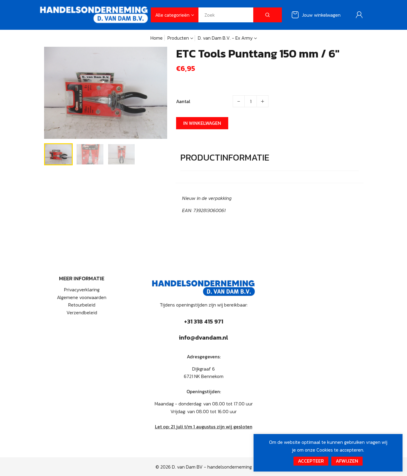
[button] (53, 154)
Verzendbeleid (81, 312)
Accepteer (311, 460)
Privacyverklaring (82, 289)
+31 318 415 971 (203, 321)
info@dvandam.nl (203, 337)
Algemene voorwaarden (81, 297)
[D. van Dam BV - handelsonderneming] (94, 14)
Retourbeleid (81, 304)
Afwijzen (347, 460)
